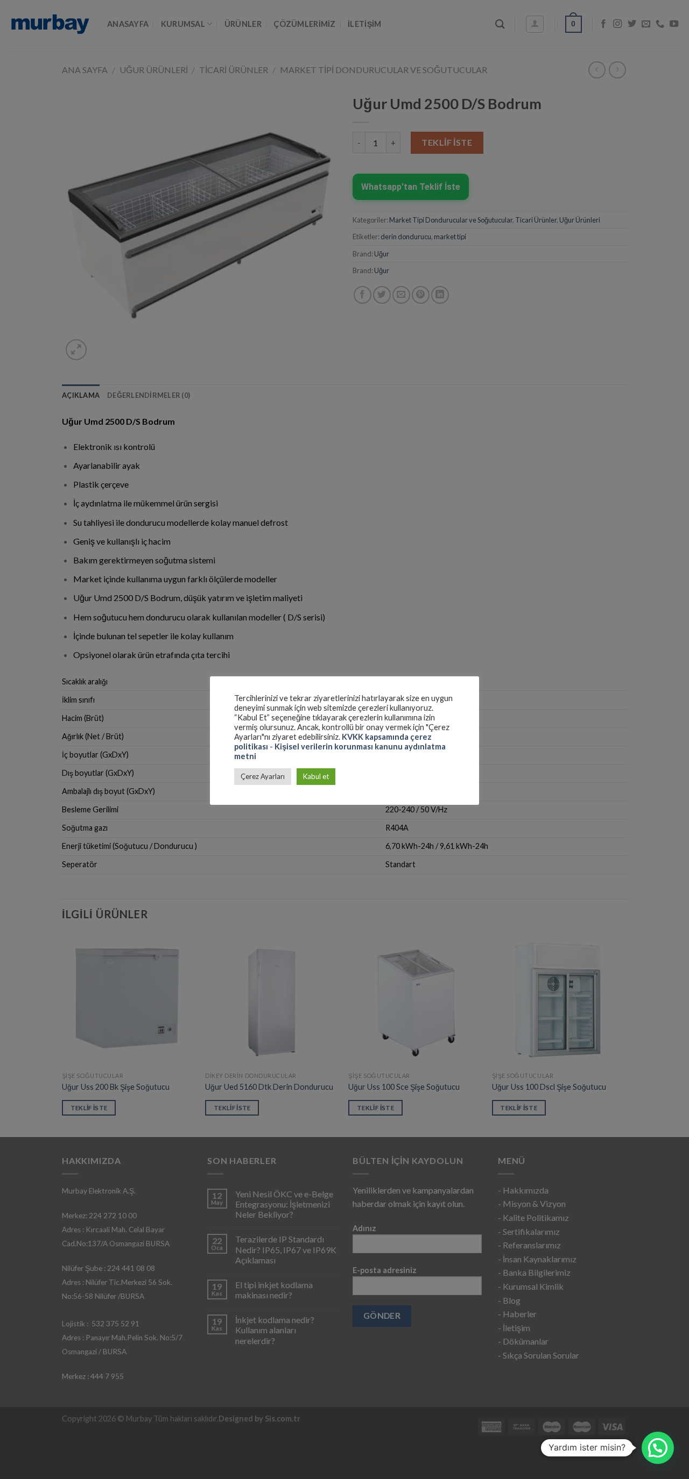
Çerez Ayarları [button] (263, 776)
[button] (658, 1448)
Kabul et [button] (316, 776)
